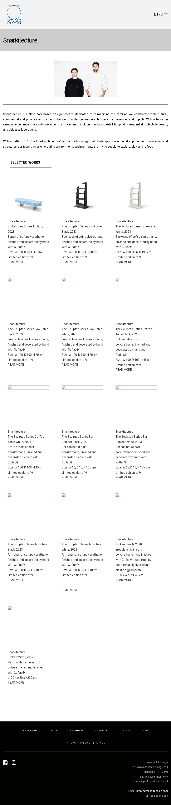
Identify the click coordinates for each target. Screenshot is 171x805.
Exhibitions (29, 730)
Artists (54, 730)
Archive (126, 730)
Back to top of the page (87, 743)
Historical (102, 730)
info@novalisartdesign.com (152, 791)
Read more (16, 262)
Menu (159, 14)
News (146, 730)
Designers (76, 730)
